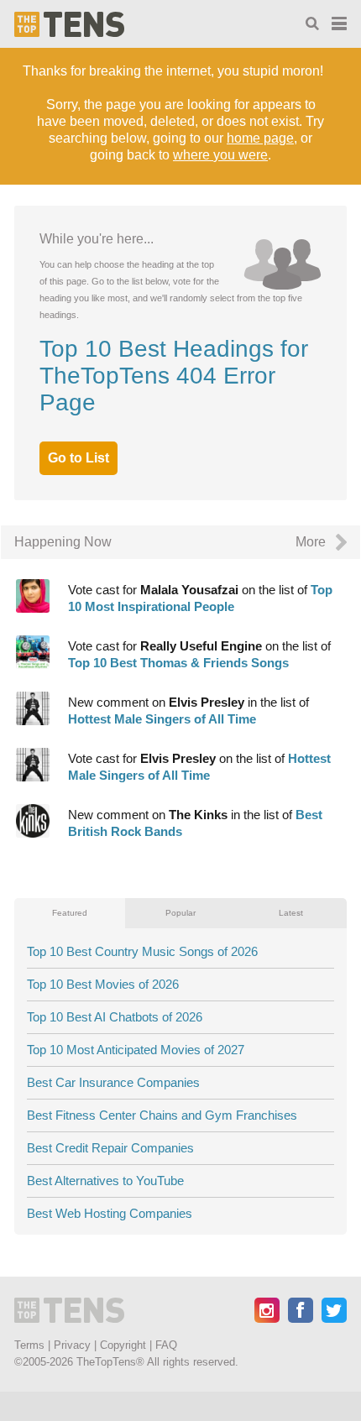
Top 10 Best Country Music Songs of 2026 (142, 951)
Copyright (123, 1345)
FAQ (166, 1345)
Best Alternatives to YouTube (105, 1180)
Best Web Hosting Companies (109, 1213)
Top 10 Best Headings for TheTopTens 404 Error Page (173, 375)
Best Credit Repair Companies (110, 1148)
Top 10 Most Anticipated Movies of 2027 (135, 1049)
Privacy (72, 1345)
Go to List (78, 458)
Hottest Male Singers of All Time (162, 719)
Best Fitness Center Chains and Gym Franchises (162, 1115)
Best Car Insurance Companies (113, 1082)
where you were (220, 155)
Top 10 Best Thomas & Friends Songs (178, 663)
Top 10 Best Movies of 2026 (103, 984)
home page (260, 138)
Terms (29, 1345)
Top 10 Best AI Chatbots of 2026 (114, 1017)
